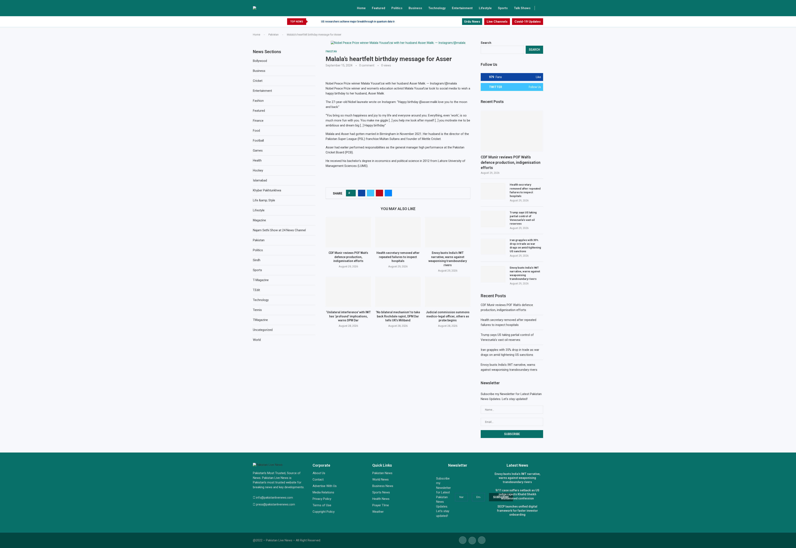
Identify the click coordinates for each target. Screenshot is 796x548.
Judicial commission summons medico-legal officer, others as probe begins (447, 316)
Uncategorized (263, 330)
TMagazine (260, 320)
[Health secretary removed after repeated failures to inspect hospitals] (398, 232)
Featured (378, 8)
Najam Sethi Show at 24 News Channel (279, 230)
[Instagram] (458, 21)
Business (415, 8)
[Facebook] (449, 21)
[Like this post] (352, 193)
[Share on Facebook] (361, 193)
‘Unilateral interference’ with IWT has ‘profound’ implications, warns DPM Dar (348, 316)
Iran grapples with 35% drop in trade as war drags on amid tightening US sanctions (525, 246)
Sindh (256, 260)
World (257, 340)
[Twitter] (454, 21)
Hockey (258, 170)
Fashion (258, 101)
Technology (437, 8)
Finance (258, 120)
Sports (503, 8)
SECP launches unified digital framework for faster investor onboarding (517, 510)
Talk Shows (522, 8)
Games (258, 150)
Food (256, 130)
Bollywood (260, 61)
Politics (396, 8)
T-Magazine (261, 280)
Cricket (257, 81)
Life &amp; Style (264, 200)
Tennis (257, 310)
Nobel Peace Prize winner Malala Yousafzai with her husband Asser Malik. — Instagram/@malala (391, 83)
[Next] (317, 21)
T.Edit (256, 290)
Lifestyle (485, 8)
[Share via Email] (388, 193)
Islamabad (260, 180)
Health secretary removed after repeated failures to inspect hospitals (398, 257)
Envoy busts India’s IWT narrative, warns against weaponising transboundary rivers (525, 273)
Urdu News (472, 21)
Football (258, 140)
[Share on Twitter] (370, 193)
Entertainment (462, 8)
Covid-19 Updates (527, 21)
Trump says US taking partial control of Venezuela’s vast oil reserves (523, 218)
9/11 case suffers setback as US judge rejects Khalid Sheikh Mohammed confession (517, 494)
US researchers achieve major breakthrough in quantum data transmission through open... (374, 21)
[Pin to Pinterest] (379, 193)
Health (257, 160)
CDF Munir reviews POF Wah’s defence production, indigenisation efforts (348, 257)
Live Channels (497, 21)
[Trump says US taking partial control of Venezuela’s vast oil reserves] (493, 219)
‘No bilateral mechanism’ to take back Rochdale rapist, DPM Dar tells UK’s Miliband (398, 316)
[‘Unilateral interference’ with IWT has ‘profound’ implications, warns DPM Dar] (348, 291)
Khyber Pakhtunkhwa (267, 190)
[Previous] (311, 21)
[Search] (541, 8)
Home (361, 8)
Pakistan (273, 34)
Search (486, 43)
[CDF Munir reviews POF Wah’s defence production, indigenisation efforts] (348, 232)
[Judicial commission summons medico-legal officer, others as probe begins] (447, 291)
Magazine (259, 220)
